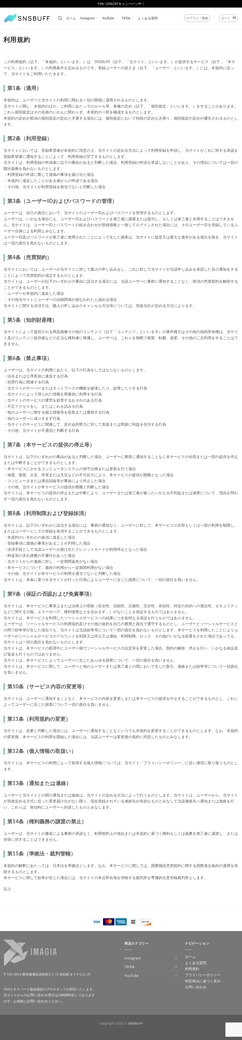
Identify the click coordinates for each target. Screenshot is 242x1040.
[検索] (60, 18)
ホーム (71, 18)
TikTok (125, 18)
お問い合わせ (37, 994)
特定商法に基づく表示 (202, 981)
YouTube (108, 18)
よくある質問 (148, 18)
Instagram (87, 18)
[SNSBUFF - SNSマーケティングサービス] (27, 18)
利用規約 (192, 968)
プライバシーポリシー (202, 974)
